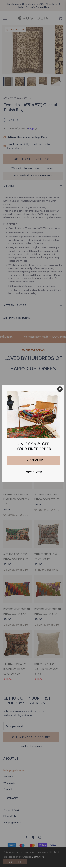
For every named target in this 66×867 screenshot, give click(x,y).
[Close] (60, 389)
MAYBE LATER (34, 472)
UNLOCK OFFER (34, 460)
